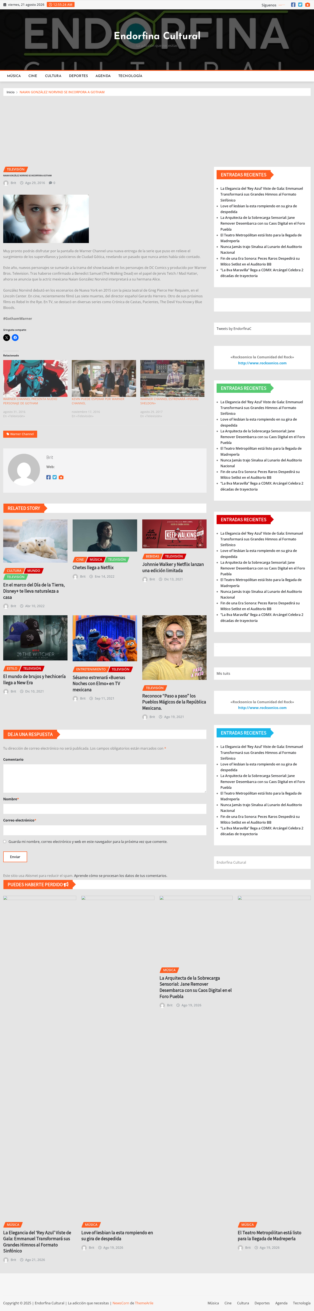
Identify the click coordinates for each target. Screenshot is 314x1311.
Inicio (11, 92)
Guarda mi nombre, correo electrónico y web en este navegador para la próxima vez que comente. (88, 841)
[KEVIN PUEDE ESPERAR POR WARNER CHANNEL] (104, 378)
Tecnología (130, 76)
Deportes (78, 76)
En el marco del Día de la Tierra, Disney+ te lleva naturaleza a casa (34, 591)
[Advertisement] (157, 128)
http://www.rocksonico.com (262, 363)
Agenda (103, 76)
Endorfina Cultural (157, 37)
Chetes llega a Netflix (93, 567)
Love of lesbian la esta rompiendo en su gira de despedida (117, 1235)
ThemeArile (144, 1303)
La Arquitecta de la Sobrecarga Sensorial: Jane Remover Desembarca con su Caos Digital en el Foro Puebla (262, 223)
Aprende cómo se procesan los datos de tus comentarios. (120, 875)
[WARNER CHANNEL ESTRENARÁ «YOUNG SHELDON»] (172, 378)
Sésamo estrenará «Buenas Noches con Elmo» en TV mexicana (99, 683)
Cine (32, 76)
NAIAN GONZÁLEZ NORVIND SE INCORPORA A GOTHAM (62, 92)
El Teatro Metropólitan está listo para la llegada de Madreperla (269, 1235)
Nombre (11, 799)
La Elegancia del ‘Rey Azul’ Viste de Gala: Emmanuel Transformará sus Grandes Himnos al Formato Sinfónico (261, 194)
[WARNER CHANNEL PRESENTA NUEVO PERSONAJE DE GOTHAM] (35, 378)
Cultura (53, 76)
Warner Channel (22, 434)
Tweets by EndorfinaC (234, 328)
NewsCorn (121, 1303)
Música (14, 76)
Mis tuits (223, 673)
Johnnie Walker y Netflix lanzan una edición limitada (173, 567)
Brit (13, 183)
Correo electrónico (19, 820)
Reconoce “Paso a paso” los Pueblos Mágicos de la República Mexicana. (174, 702)
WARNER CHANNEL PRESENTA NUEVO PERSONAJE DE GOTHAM (30, 401)
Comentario (13, 759)
